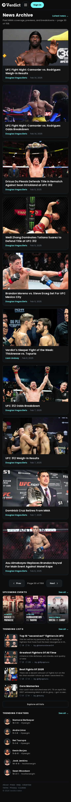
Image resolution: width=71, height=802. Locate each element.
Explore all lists (35, 704)
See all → (63, 592)
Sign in (37, 4)
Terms (5, 787)
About (6, 784)
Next (52, 583)
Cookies (22, 787)
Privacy (13, 787)
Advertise (26, 784)
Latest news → (60, 16)
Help (19, 784)
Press (12, 784)
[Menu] (25, 5)
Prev (18, 583)
